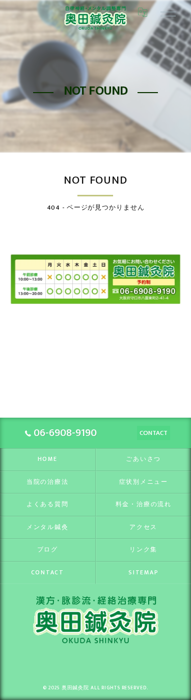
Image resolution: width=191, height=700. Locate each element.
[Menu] (164, 12)
